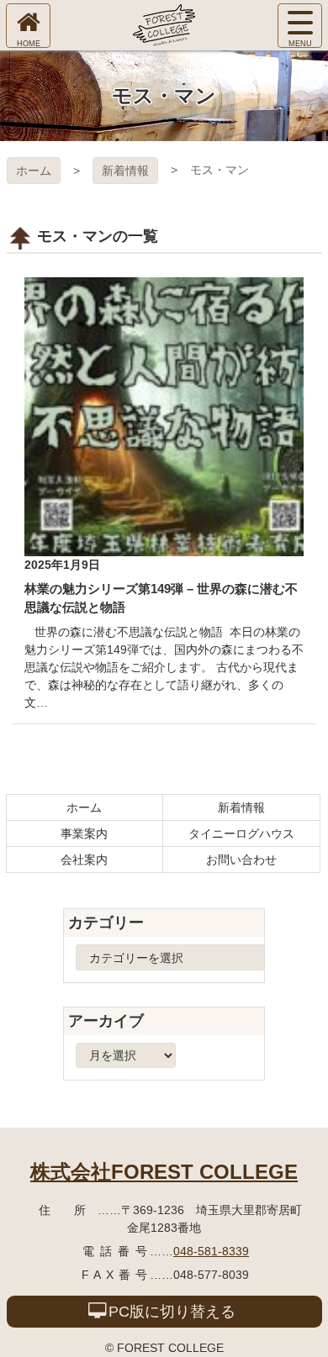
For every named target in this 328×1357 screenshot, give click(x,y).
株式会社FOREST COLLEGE (164, 1171)
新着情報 (125, 170)
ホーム (33, 170)
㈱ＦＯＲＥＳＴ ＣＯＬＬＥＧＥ (164, 25)
